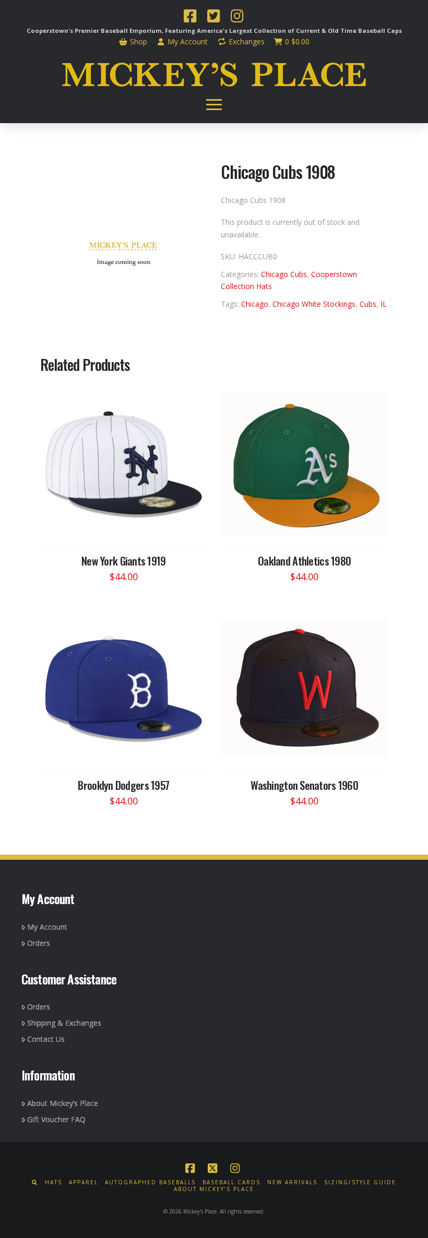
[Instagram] (237, 17)
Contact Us (46, 1039)
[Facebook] (190, 17)
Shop (137, 41)
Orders (38, 943)
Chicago (254, 304)
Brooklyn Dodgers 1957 (123, 785)
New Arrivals (292, 1182)
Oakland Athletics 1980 (304, 560)
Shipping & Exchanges (64, 1023)
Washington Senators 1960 (304, 785)
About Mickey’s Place (62, 1103)
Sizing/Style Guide (360, 1182)
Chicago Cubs (284, 274)
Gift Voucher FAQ (56, 1119)
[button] (214, 105)
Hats (53, 1182)
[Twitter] (213, 17)
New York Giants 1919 (123, 560)
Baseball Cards (231, 1182)
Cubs (368, 304)
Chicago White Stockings (313, 304)
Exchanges (246, 41)
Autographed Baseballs (150, 1182)
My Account (186, 41)
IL (384, 304)
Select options (127, 529)
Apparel (83, 1182)
